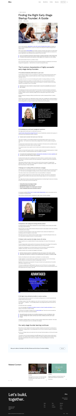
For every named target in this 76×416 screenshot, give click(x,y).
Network (61, 405)
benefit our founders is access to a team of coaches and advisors (40, 307)
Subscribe (65, 399)
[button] (45, 2)
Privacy (67, 413)
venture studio (38, 310)
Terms (64, 413)
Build (44, 405)
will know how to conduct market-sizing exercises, (36, 192)
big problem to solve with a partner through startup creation (39, 46)
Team (53, 403)
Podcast (61, 408)
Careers (53, 405)
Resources (61, 403)
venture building (29, 50)
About (45, 403)
